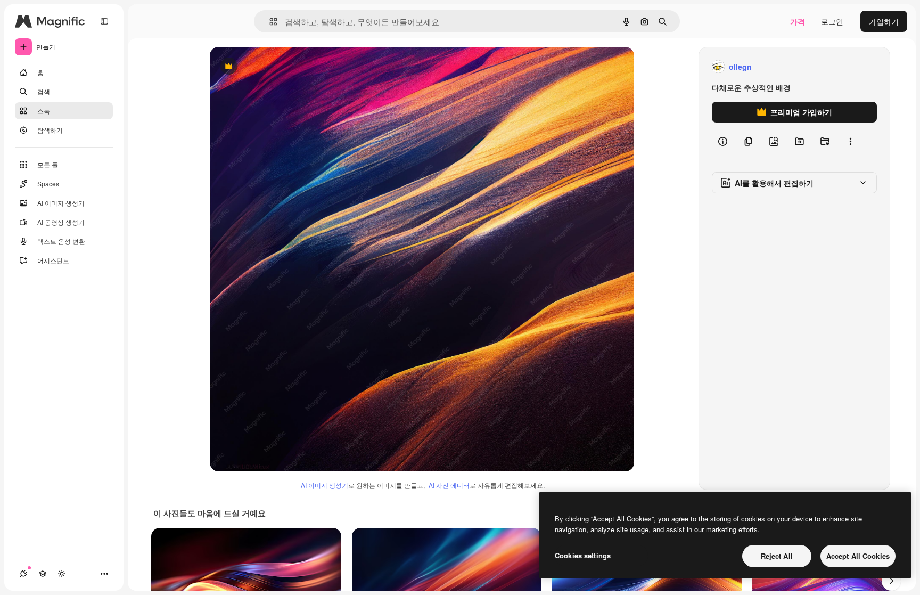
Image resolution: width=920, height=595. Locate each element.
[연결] (23, 573)
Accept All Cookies (858, 556)
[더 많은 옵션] (850, 141)
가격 (797, 21)
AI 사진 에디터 (449, 485)
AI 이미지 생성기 (324, 485)
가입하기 (884, 21)
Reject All (777, 556)
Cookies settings (583, 555)
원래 (271, 66)
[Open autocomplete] (269, 22)
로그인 (832, 21)
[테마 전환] (61, 573)
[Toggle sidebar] (104, 21)
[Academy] (42, 573)
